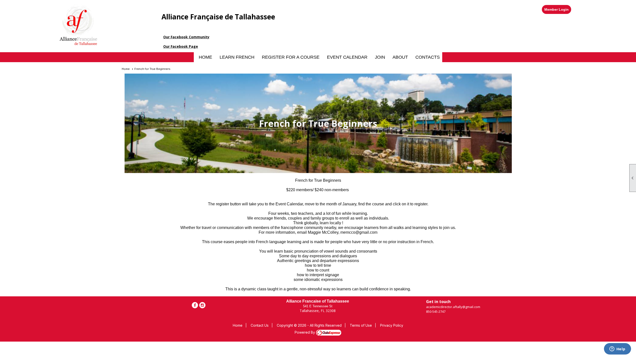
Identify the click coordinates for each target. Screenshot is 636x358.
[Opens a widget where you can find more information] (617, 349)
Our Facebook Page (180, 46)
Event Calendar (347, 57)
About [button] (400, 57)
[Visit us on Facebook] (195, 305)
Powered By (305, 332)
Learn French (237, 57)
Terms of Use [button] (361, 325)
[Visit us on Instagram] (202, 305)
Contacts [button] (427, 57)
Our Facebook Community (186, 37)
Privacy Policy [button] (391, 325)
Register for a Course (290, 57)
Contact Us (260, 325)
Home (205, 57)
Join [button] (380, 57)
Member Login (556, 9)
